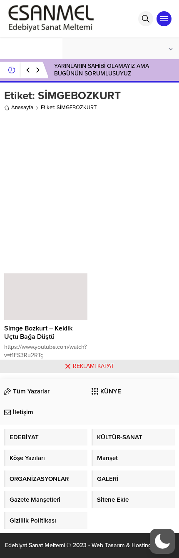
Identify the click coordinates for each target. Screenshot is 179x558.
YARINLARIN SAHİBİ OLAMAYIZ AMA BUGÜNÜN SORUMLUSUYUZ (101, 70)
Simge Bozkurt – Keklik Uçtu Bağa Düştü (38, 332)
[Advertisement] (89, 191)
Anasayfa (22, 107)
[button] (162, 541)
